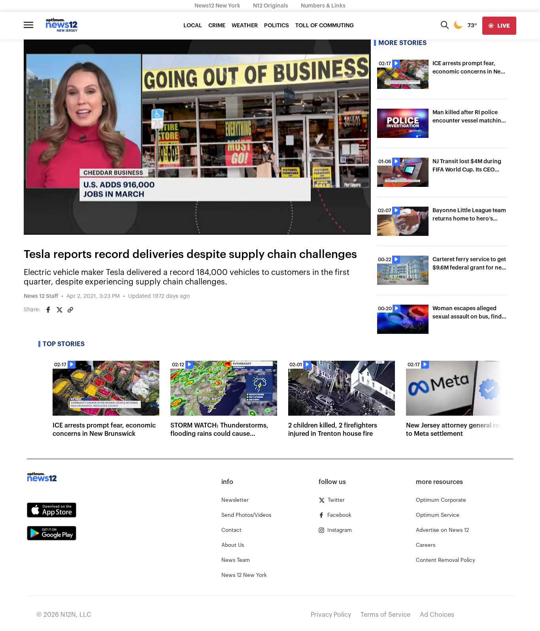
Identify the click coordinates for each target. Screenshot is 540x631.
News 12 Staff (41, 296)
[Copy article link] (70, 310)
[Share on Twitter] (59, 310)
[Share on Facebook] (48, 310)
